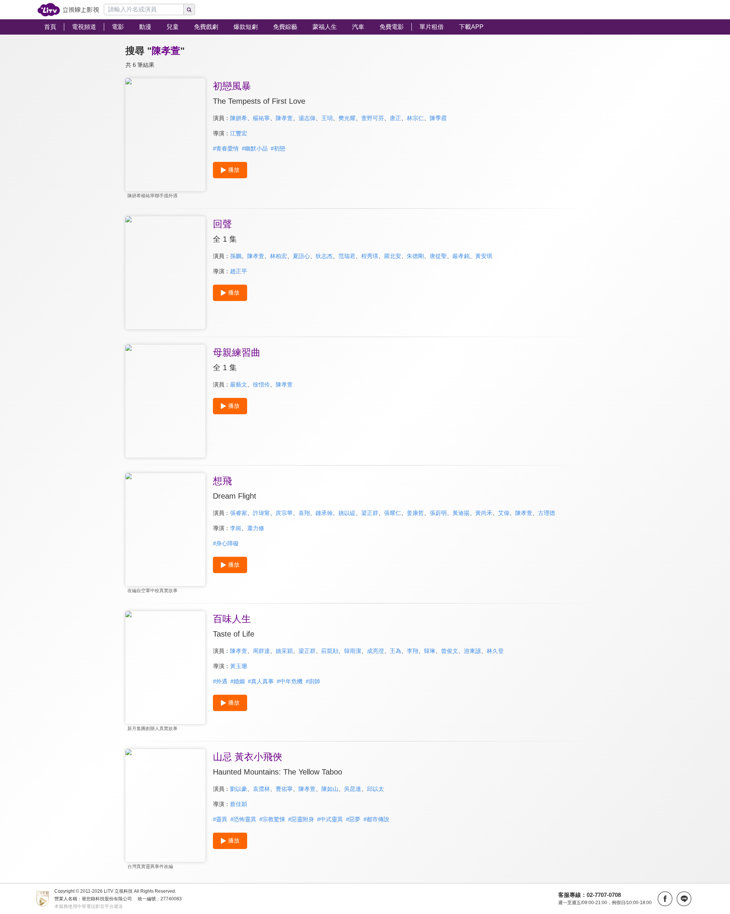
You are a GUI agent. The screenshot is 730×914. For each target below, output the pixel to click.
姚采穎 (284, 651)
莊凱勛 (329, 651)
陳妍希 (238, 118)
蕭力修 (255, 528)
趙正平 (238, 271)
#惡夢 (353, 819)
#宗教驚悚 (272, 819)
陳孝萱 (284, 118)
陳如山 (329, 789)
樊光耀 (346, 118)
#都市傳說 (376, 819)
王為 (395, 651)
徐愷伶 (261, 384)
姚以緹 (346, 513)
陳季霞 (438, 118)
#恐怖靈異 (243, 819)
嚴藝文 (238, 384)
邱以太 (375, 789)
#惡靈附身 (301, 819)
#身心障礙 (226, 543)
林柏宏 (278, 256)
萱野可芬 (372, 118)
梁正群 (369, 513)
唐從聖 (438, 256)
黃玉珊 (238, 666)
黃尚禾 (483, 513)
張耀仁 (392, 513)
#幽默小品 (255, 148)
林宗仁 (415, 118)
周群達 (261, 651)
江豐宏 (238, 133)
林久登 (495, 651)
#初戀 (278, 148)
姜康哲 (415, 513)
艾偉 (503, 513)
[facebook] (665, 898)
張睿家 (238, 513)
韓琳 (429, 651)
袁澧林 (261, 789)
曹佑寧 (284, 789)
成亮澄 (375, 651)
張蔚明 (438, 513)
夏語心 (301, 256)
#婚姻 (237, 681)
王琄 (327, 118)
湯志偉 (307, 118)
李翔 (412, 651)
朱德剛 (415, 256)
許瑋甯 (261, 513)
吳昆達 (352, 789)
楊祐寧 (261, 118)
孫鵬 (235, 256)
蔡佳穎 (238, 804)
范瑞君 (346, 256)
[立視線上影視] (68, 9)
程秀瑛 (369, 256)
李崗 (235, 528)
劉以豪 (238, 789)
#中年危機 (290, 681)
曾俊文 (449, 651)
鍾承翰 (324, 513)
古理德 (546, 513)
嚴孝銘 (461, 256)
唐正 (395, 118)
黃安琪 (483, 256)
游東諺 (472, 651)
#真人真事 (261, 681)
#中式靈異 (330, 819)
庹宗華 (284, 513)
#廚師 (313, 681)
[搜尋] (189, 9)
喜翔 (304, 513)
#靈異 (220, 819)
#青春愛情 (226, 148)
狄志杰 (324, 256)
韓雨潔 (352, 651)
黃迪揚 (461, 513)
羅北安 (392, 256)
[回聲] (165, 272)
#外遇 (220, 681)
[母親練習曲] (165, 401)
